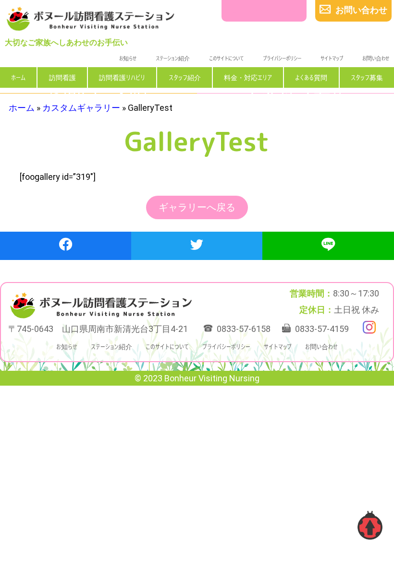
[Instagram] (369, 327)
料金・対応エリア (248, 77)
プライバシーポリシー (282, 58)
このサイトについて (226, 58)
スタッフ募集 (367, 77)
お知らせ (127, 58)
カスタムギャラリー (81, 108)
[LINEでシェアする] (328, 246)
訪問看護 (62, 77)
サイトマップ (331, 58)
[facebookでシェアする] (65, 246)
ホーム (18, 77)
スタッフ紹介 (185, 77)
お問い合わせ (375, 58)
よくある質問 (311, 77)
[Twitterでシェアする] (196, 246)
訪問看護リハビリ (122, 77)
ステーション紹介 (173, 58)
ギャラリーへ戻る (197, 207)
